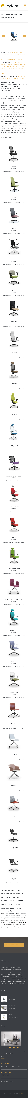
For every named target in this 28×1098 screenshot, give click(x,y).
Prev (3, 36)
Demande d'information (12, 945)
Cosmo (10, 1014)
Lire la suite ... (4, 931)
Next (24, 36)
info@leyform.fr (21, 1066)
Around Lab (12, 1005)
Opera (10, 996)
